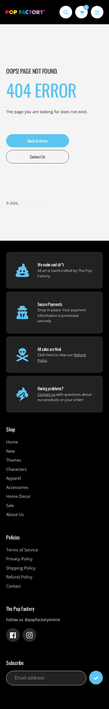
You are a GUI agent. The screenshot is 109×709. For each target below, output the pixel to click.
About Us (15, 514)
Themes (13, 460)
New (10, 451)
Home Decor (18, 496)
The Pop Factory (31, 203)
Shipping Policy (20, 568)
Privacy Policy (19, 558)
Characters (16, 469)
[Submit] (96, 677)
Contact (13, 586)
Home (12, 442)
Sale (10, 505)
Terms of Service (22, 550)
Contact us (46, 394)
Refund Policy (19, 577)
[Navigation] (97, 12)
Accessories (17, 487)
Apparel (13, 478)
